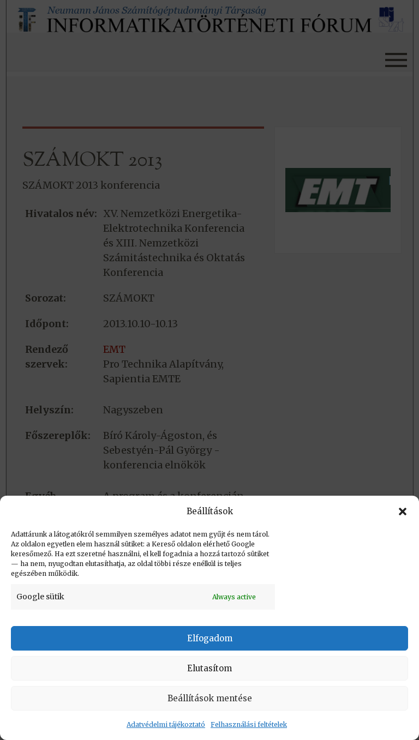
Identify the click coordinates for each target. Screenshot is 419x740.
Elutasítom (209, 668)
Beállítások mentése (209, 698)
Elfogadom (209, 638)
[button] (402, 511)
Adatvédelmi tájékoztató (166, 724)
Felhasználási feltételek (249, 724)
